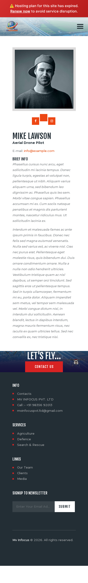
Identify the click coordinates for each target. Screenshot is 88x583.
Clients (22, 473)
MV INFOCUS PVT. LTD (35, 399)
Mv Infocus (20, 540)
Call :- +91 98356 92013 (34, 405)
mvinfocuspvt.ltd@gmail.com (40, 410)
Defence (24, 439)
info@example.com (39, 151)
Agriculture (25, 433)
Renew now (20, 11)
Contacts (24, 393)
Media (22, 479)
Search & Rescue (30, 445)
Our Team (25, 467)
